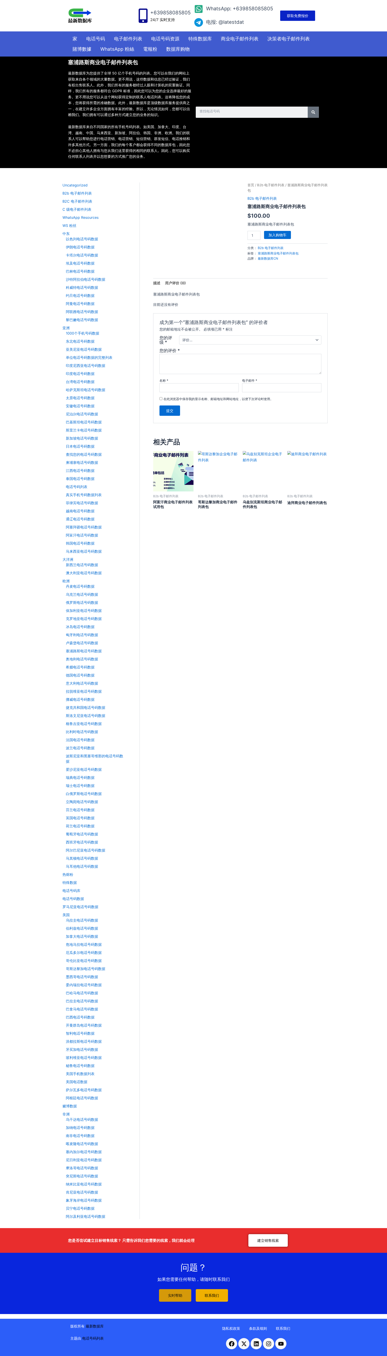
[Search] (313, 112)
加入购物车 (277, 235)
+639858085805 (170, 12)
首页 (250, 185)
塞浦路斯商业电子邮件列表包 (278, 253)
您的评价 (169, 350)
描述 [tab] (156, 283)
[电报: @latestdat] (198, 22)
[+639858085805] (143, 16)
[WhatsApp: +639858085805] (198, 8)
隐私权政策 (231, 1328)
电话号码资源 (165, 39)
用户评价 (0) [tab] (175, 283)
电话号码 (95, 39)
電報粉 (150, 49)
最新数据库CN (268, 258)
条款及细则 (258, 1328)
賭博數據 (82, 49)
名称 (163, 380)
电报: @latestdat (225, 22)
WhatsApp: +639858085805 (239, 8)
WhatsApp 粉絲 (117, 49)
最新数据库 (95, 1326)
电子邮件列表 (128, 39)
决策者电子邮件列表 (288, 39)
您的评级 (165, 339)
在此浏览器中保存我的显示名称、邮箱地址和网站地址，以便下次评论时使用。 (218, 399)
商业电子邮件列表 (239, 39)
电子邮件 (249, 380)
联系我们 (283, 1328)
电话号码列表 (93, 1338)
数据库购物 (178, 49)
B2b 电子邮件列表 (270, 185)
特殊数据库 (200, 39)
